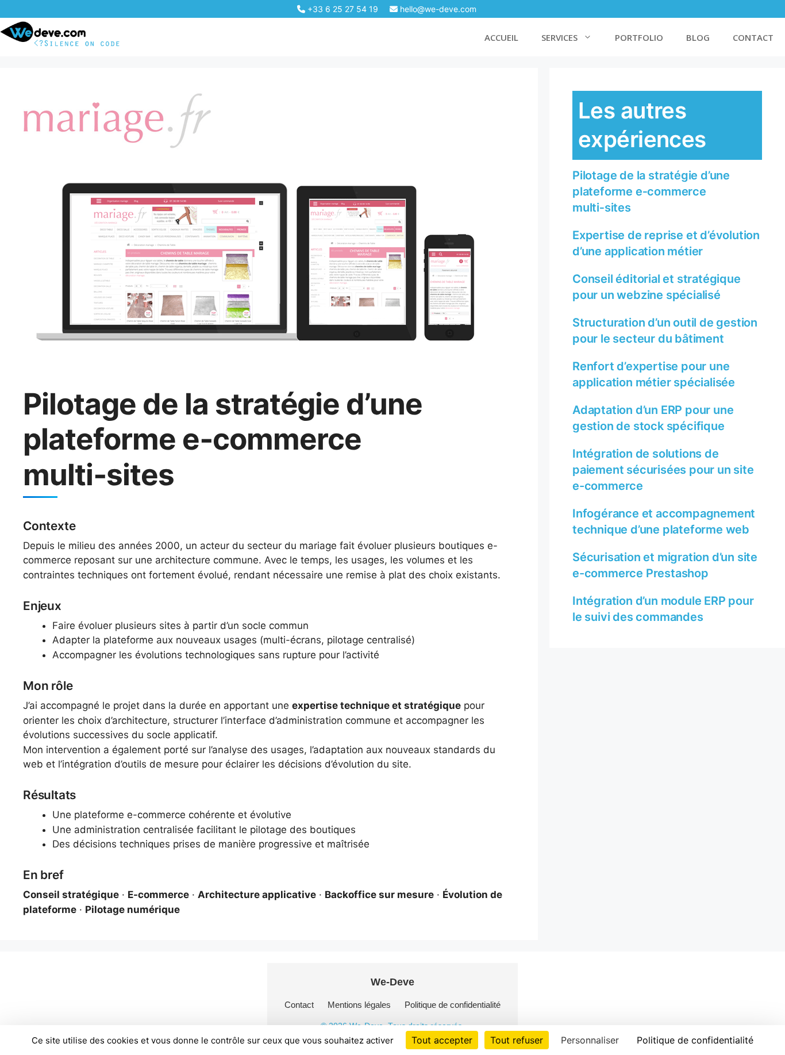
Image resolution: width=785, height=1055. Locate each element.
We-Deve (392, 982)
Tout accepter (441, 1040)
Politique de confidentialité (453, 1005)
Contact (299, 1005)
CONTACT (753, 37)
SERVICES (559, 37)
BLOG (698, 37)
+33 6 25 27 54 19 (341, 9)
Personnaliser (590, 1040)
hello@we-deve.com (437, 9)
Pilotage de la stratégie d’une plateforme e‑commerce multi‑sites (651, 191)
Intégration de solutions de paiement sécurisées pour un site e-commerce (663, 470)
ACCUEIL (501, 37)
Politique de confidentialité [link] (695, 1040)
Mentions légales (359, 1005)
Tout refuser (516, 1040)
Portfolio (639, 37)
